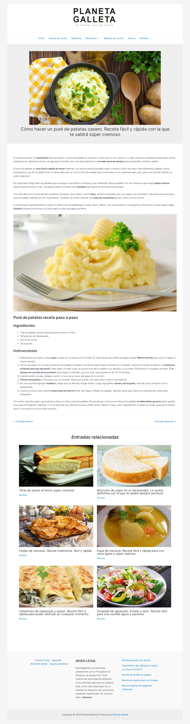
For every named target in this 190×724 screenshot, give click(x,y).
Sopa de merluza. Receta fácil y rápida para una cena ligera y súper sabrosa (130, 552)
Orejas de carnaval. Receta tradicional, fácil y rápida (55, 551)
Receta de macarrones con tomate (140, 680)
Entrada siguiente (165, 421)
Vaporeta (56, 660)
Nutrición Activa (39, 663)
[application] (98, 38)
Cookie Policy (42, 660)
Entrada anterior (23, 421)
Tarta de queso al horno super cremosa (46, 490)
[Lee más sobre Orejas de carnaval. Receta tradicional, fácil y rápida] (56, 526)
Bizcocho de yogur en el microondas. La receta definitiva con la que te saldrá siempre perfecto (130, 492)
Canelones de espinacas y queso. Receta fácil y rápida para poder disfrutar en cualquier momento (53, 612)
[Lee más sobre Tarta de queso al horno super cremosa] (56, 465)
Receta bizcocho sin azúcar (136, 660)
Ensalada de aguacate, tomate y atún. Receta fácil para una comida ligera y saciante (132, 612)
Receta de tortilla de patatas (136, 674)
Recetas (23, 495)
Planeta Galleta (120, 714)
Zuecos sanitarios (58, 663)
